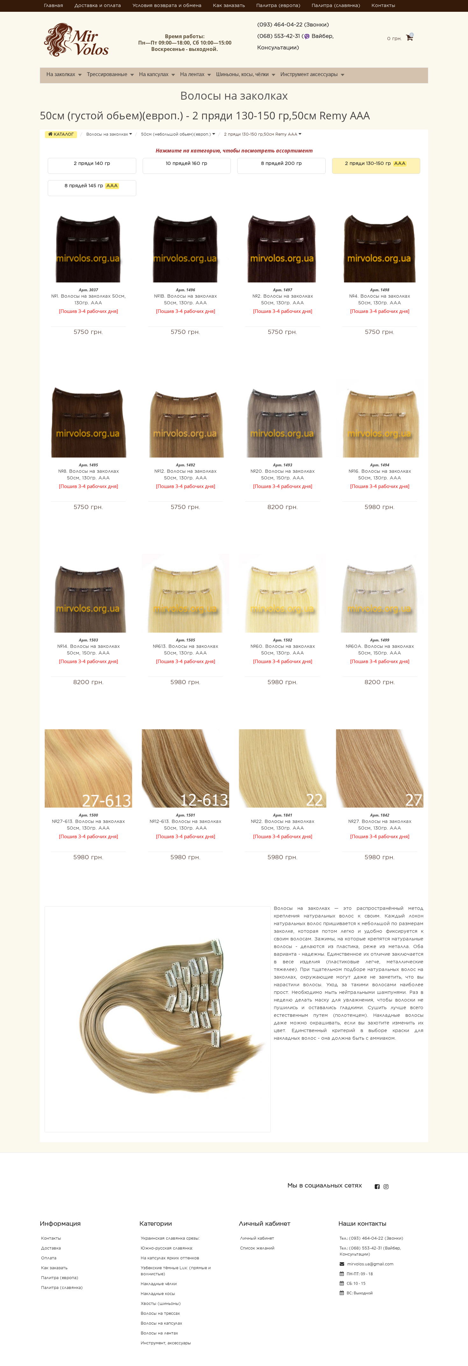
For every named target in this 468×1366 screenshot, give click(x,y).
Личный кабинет (257, 1239)
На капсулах (153, 74)
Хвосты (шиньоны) (161, 1304)
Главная (53, 6)
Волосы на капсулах (161, 1324)
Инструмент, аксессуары (166, 1343)
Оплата (48, 1258)
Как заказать (229, 6)
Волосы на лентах (159, 1333)
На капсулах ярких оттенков (170, 1258)
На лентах (192, 74)
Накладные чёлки (159, 1284)
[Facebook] (375, 1185)
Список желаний (257, 1248)
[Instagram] (384, 1185)
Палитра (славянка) (336, 6)
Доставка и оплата (97, 6)
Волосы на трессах (160, 1314)
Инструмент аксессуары (309, 74)
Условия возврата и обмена (167, 6)
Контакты (383, 6)
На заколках (60, 74)
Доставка (51, 1248)
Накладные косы (158, 1294)
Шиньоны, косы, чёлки (242, 74)
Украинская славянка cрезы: (170, 1239)
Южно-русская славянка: (167, 1248)
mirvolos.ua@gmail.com (370, 1264)
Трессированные (107, 74)
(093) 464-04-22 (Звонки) (376, 1239)
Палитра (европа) (278, 6)
